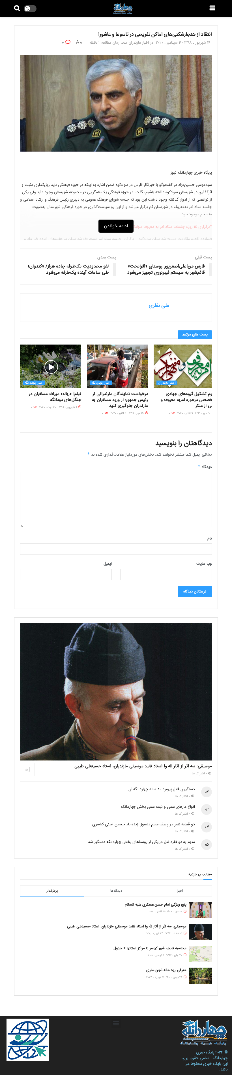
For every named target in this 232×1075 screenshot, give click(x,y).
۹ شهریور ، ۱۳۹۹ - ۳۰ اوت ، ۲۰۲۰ (58, 407)
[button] (116, 1023)
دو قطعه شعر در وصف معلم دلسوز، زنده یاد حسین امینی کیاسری (143, 824)
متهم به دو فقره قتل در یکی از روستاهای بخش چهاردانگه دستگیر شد (141, 842)
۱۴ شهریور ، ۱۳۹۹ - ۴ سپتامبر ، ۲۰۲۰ (183, 43)
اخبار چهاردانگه (100, 383)
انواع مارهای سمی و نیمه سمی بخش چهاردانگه (158, 807)
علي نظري (159, 305)
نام (209, 538)
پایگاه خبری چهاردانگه (212, 1055)
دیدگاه (205, 467)
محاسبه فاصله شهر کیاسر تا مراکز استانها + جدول (149, 948)
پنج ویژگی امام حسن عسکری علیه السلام (155, 905)
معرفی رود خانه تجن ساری (166, 970)
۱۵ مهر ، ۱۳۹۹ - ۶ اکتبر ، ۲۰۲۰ (128, 413)
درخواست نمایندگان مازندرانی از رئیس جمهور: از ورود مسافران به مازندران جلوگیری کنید (120, 399)
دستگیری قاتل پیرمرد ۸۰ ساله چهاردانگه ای (161, 789)
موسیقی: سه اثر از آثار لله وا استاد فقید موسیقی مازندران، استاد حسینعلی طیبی (143, 766)
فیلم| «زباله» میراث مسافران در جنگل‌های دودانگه (55, 396)
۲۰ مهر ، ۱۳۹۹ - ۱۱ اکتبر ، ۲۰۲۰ (194, 413)
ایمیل (108, 563)
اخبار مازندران (139, 43)
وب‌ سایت (204, 563)
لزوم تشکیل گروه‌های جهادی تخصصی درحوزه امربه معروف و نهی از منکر (188, 399)
